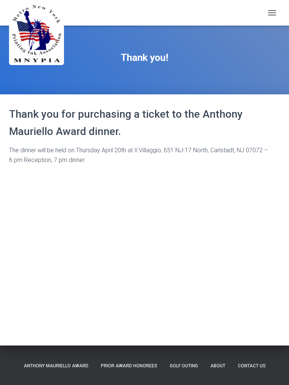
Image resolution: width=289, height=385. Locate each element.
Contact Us (252, 365)
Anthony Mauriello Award (56, 365)
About (217, 365)
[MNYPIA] (48, 34)
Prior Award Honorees (129, 365)
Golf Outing (184, 365)
